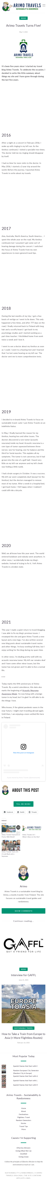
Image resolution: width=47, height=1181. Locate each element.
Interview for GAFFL (23, 975)
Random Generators (23, 1120)
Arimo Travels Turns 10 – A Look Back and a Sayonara (10, 854)
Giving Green (24, 1157)
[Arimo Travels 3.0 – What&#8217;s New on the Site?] (31, 828)
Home (23, 1108)
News (23, 18)
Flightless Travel (23, 1117)
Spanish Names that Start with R (25, 1085)
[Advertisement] (23, 108)
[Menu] (44, 5)
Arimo (23, 886)
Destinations (23, 1114)
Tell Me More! (23, 804)
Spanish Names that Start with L (25, 1080)
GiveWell (23, 1154)
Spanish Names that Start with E (25, 1066)
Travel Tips (23, 1126)
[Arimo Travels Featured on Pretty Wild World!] (11, 828)
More (23, 1129)
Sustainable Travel (23, 1028)
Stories (23, 1123)
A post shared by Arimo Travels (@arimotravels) (23, 777)
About (23, 1111)
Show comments (23, 911)
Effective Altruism (23, 1148)
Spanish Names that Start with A (25, 1076)
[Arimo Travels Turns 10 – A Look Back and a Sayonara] (11, 845)
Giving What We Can (23, 1151)
